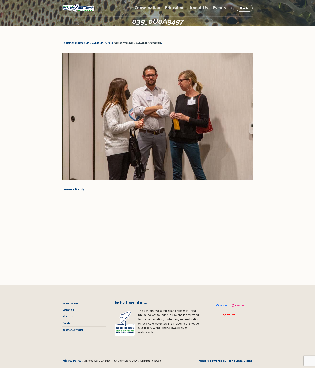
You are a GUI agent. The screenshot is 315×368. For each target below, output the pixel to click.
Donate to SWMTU (72, 329)
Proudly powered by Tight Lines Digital (225, 361)
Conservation (70, 303)
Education (68, 309)
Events (66, 323)
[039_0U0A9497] (157, 116)
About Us (67, 316)
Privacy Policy (71, 360)
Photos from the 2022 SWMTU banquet (137, 42)
